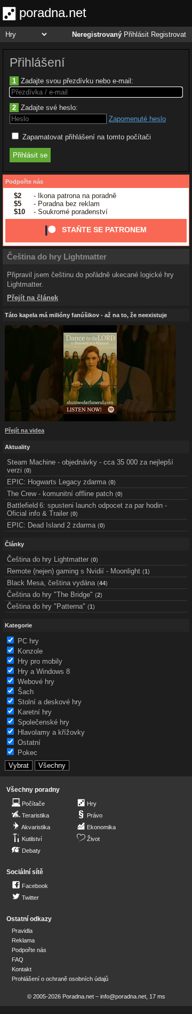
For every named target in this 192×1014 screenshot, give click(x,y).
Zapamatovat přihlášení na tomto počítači (85, 137)
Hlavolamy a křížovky (51, 732)
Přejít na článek (32, 298)
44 (102, 583)
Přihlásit (136, 34)
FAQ (17, 959)
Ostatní (29, 742)
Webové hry (36, 682)
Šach (26, 692)
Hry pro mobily (40, 661)
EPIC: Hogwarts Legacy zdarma (56, 482)
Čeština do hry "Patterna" (46, 606)
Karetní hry (35, 712)
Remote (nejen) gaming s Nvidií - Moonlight (73, 571)
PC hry (28, 641)
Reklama (23, 940)
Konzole (30, 651)
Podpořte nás (24, 181)
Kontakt (21, 969)
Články (14, 544)
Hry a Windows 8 (44, 671)
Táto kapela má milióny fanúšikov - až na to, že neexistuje (86, 315)
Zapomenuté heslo (137, 119)
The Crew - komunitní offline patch (60, 494)
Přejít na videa (24, 430)
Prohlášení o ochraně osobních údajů (60, 979)
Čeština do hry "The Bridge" (50, 595)
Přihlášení (37, 62)
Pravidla (22, 930)
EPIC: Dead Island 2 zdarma (51, 525)
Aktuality (17, 447)
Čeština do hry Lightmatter (57, 256)
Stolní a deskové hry (50, 702)
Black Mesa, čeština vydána (51, 583)
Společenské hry (43, 722)
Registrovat (168, 34)
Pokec (27, 753)
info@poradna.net (123, 996)
